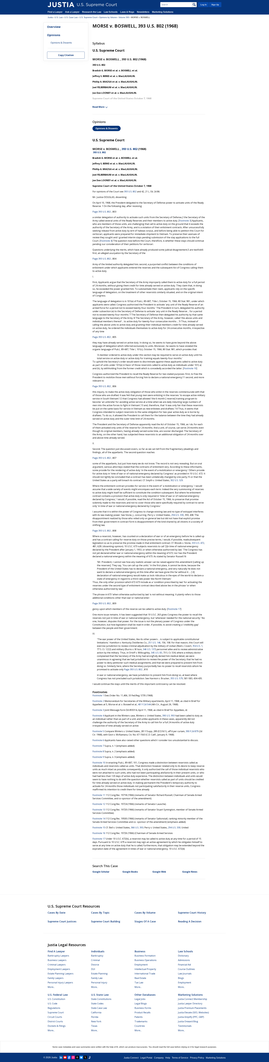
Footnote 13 (98, 809)
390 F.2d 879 (192, 731)
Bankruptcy (97, 955)
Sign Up (215, 4)
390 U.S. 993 (168, 715)
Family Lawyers (55, 978)
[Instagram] (73, 1057)
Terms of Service (180, 1058)
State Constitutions (101, 999)
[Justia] (61, 4)
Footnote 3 (185, 220)
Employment (141, 964)
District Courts (55, 1021)
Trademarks (140, 1021)
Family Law (96, 978)
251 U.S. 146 (154, 642)
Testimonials (185, 1025)
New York (96, 1021)
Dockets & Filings (57, 1025)
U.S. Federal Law (58, 994)
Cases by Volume (145, 912)
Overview (54, 27)
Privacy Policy (197, 1058)
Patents (138, 1016)
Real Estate (140, 978)
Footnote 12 (98, 804)
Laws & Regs (127, 12)
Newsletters (143, 12)
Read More (98, 106)
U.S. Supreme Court (88, 17)
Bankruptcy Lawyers (58, 955)
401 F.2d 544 (144, 704)
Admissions (184, 960)
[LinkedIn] (61, 1057)
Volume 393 (124, 17)
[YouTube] (65, 1057)
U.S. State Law (100, 994)
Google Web (159, 871)
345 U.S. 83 (156, 652)
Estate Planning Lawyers (60, 973)
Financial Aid (184, 964)
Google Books (130, 871)
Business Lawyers (57, 960)
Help (167, 1058)
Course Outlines (186, 969)
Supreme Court (56, 1012)
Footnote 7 (98, 745)
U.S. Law (59, 17)
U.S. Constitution (56, 999)
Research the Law (91, 12)
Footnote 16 (98, 833)
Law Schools (111, 12)
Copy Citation (66, 55)
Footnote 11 (98, 795)
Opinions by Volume (108, 17)
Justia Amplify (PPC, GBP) (191, 1016)
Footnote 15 (98, 827)
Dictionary (183, 955)
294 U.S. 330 (177, 515)
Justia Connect (131, 1058)
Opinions (53, 35)
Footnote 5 (98, 731)
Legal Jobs (139, 999)
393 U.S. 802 (129, 149)
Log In (203, 4)
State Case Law (99, 1008)
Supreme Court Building (105, 921)
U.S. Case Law (71, 17)
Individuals (97, 951)
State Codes (97, 1003)
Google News (189, 871)
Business (139, 951)
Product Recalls (142, 1012)
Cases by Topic (100, 912)
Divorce (95, 964)
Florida (94, 1016)
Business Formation (145, 955)
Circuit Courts (55, 1016)
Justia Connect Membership (192, 999)
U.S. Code (52, 1003)
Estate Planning (99, 973)
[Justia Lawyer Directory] (89, 1057)
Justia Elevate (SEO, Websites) (193, 1012)
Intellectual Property (145, 969)
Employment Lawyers (59, 969)
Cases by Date (56, 912)
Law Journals (185, 973)
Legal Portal (146, 1058)
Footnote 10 (190, 368)
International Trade (144, 973)
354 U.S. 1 (197, 645)
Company (159, 1058)
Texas (94, 1025)
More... (51, 987)
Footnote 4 (106, 240)
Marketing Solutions (162, 12)
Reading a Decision (189, 921)
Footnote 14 (98, 818)
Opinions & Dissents (106, 128)
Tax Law (138, 982)
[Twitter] (85, 1057)
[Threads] (77, 1057)
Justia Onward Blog (188, 1021)
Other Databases (145, 994)
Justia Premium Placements (192, 1008)
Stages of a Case (145, 921)
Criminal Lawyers (57, 964)
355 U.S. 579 (176, 678)
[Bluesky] (81, 1057)
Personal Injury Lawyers (60, 982)
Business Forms (142, 1008)
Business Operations (145, 960)
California (96, 1012)
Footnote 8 (98, 751)
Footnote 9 (98, 757)
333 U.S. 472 (198, 543)
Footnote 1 (98, 695)
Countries (139, 1025)
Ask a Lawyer (72, 12)
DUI (93, 969)
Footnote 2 (98, 701)
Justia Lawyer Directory (190, 1003)
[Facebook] (69, 1057)
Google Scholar (100, 871)
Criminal (95, 960)
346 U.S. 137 (149, 649)
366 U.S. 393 (137, 827)
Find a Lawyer (55, 12)
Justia (50, 17)
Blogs (181, 978)
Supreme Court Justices (62, 921)
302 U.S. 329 (176, 480)
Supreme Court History (192, 912)
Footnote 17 (174, 609)
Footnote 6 (98, 740)
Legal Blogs (140, 1003)
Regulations (54, 1008)
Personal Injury (99, 982)
